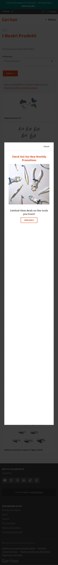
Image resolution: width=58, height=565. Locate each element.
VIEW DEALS (29, 220)
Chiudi (46, 146)
